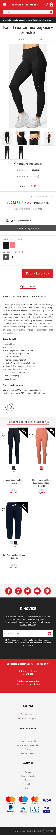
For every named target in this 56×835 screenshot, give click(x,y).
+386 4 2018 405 (29, 714)
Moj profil (28, 737)
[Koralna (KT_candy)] (12, 245)
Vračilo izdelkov (28, 753)
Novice (28, 780)
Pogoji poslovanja (28, 741)
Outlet (28, 788)
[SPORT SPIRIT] (25, 4)
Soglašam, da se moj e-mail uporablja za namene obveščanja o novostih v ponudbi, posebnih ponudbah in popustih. (28, 642)
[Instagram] (18, 591)
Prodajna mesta (28, 776)
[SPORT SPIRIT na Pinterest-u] (47, 591)
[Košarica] (50, 4)
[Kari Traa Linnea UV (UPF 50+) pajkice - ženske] (28, 86)
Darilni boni (28, 784)
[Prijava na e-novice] (49, 633)
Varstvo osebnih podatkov (28, 745)
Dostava (28, 749)
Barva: (12, 239)
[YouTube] (37, 591)
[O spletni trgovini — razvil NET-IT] (47, 831)
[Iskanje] (51, 12)
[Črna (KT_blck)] (6, 245)
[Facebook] (8, 591)
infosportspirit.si (29, 718)
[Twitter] (27, 591)
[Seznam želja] (46, 4)
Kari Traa (37, 208)
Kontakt (28, 771)
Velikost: (13, 252)
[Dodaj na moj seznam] (3, 435)
